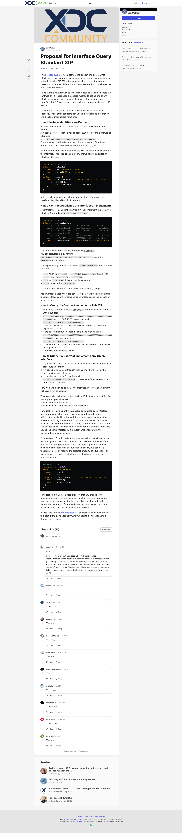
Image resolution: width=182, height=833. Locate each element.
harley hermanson (53, 669)
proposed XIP (52, 75)
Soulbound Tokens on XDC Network (136, 58)
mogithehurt (51, 703)
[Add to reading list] (28, 77)
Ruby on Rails (77, 821)
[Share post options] (29, 84)
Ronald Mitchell (52, 636)
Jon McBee (50, 48)
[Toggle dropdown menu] (109, 546)
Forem (66, 819)
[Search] (90, 3)
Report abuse (83, 751)
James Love (51, 619)
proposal (60, 68)
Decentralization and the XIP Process (136, 49)
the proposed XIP (69, 512)
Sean (48, 602)
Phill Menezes (51, 719)
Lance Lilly (50, 586)
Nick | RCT (50, 736)
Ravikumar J (51, 653)
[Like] (28, 61)
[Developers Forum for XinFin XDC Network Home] (35, 3)
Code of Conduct (70, 751)
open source (78, 819)
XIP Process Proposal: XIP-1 (133, 67)
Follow (138, 18)
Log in (135, 3)
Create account (148, 3)
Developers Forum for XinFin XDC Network (90, 816)
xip (43, 68)
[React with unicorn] (28, 69)
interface (50, 68)
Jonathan (50, 547)
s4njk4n (49, 686)
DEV (99, 819)
